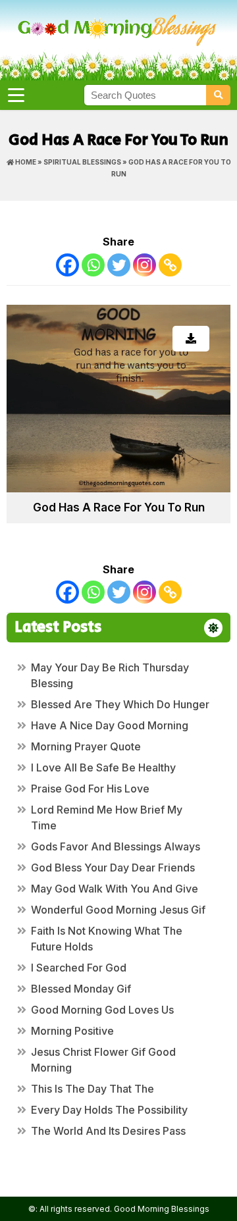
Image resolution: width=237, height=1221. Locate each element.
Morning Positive (72, 1030)
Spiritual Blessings (82, 162)
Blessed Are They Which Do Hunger (120, 704)
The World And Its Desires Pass (108, 1130)
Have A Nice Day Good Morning (109, 725)
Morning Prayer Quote (86, 746)
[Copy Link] (170, 264)
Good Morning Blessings (161, 1209)
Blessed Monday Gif (81, 988)
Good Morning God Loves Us (102, 1009)
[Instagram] (144, 264)
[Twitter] (118, 264)
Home (25, 162)
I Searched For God (78, 967)
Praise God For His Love (90, 788)
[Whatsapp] (93, 264)
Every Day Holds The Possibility (109, 1109)
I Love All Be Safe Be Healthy (103, 767)
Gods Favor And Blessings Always (115, 846)
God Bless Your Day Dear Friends (113, 867)
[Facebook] (67, 264)
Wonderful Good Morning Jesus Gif (118, 909)
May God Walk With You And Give (114, 888)
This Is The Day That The (92, 1088)
